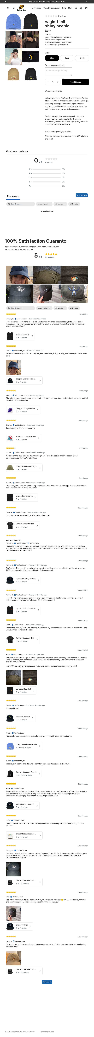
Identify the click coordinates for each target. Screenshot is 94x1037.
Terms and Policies (47, 1032)
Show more (47, 982)
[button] (47, 169)
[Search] (13, 8)
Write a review (82, 195)
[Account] (81, 8)
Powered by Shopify (27, 1032)
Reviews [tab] (13, 196)
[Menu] (8, 8)
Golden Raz (15, 1032)
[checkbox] (74, 204)
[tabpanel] (47, 220)
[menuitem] (70, 8)
